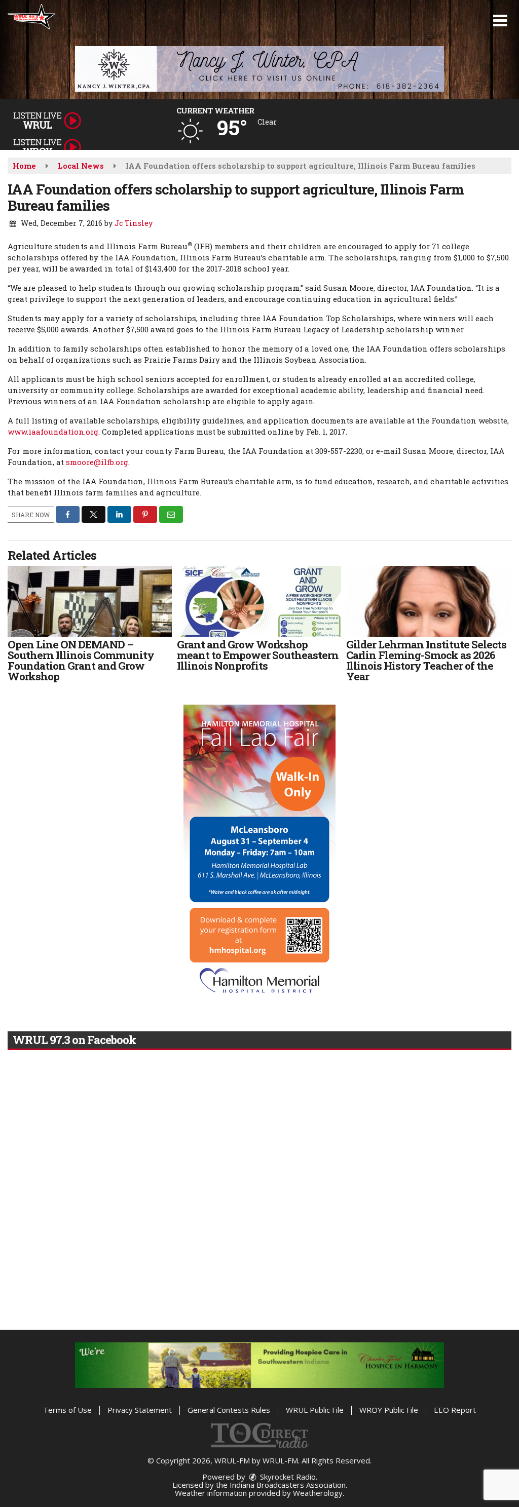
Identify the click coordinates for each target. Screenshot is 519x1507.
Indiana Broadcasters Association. (288, 1485)
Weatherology (318, 1493)
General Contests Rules (229, 1410)
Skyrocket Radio (287, 1477)
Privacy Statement (139, 1410)
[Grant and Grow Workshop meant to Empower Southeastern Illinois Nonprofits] (259, 601)
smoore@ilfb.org (97, 462)
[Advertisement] (259, 69)
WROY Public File (388, 1410)
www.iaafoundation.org (53, 432)
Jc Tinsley (134, 223)
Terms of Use (67, 1410)
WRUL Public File (315, 1410)
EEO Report (455, 1410)
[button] (500, 21)
